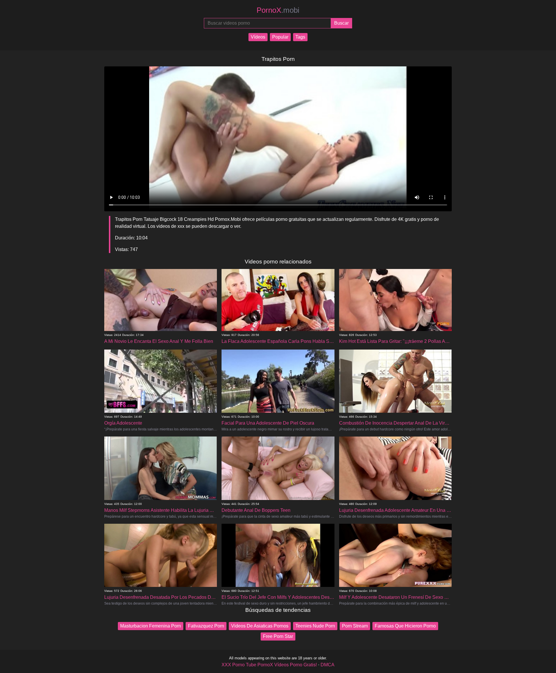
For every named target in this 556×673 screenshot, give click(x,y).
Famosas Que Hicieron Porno (405, 625)
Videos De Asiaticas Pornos (259, 625)
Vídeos (258, 36)
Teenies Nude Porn (315, 625)
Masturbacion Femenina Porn (150, 625)
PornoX (278, 10)
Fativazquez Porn (206, 625)
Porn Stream (355, 625)
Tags (300, 36)
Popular (280, 36)
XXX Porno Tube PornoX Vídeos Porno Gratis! (269, 664)
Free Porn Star (278, 636)
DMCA (327, 664)
